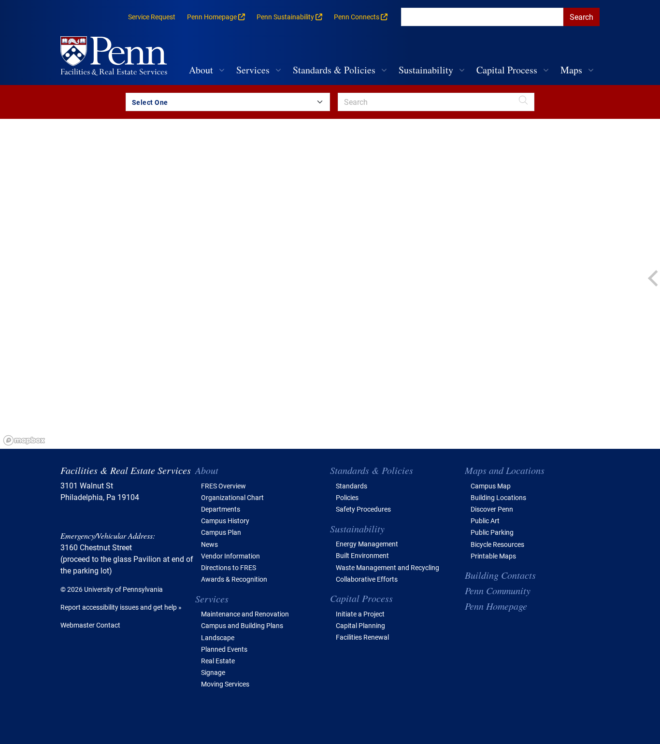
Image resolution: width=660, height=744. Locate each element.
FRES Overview (223, 485)
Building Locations (498, 497)
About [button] (201, 69)
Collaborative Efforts (367, 579)
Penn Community (498, 590)
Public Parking (492, 532)
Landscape (217, 637)
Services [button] (253, 69)
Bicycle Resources (497, 544)
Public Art (485, 520)
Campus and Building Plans (242, 625)
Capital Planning (360, 625)
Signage (213, 672)
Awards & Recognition (234, 579)
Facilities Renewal (362, 637)
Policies (347, 497)
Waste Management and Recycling (387, 567)
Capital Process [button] (506, 69)
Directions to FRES (228, 567)
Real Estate (218, 660)
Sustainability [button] (426, 69)
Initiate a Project (360, 613)
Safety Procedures (363, 509)
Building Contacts (500, 575)
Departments (220, 509)
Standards (351, 485)
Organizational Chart (232, 497)
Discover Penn (492, 509)
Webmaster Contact (90, 625)
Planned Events (224, 649)
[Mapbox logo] (24, 440)
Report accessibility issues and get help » (121, 607)
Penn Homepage (496, 606)
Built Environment (362, 555)
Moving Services (225, 683)
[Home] (117, 56)
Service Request (151, 16)
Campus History (225, 520)
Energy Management (367, 543)
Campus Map (491, 485)
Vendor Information (230, 555)
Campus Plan (221, 532)
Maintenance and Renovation (245, 613)
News (209, 544)
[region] (330, 284)
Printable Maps (493, 555)
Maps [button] (571, 69)
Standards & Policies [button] (334, 69)
